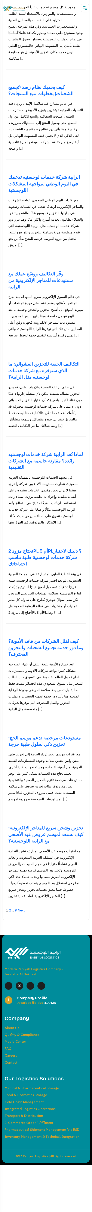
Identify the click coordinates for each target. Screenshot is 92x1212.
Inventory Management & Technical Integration (42, 1136)
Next (21, 910)
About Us (12, 1028)
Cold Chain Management (24, 1102)
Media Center (15, 1041)
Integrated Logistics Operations (30, 1109)
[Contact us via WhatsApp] (1, 1168)
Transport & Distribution (24, 1115)
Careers (11, 1055)
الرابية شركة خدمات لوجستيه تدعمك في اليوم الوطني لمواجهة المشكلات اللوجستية (44, 183)
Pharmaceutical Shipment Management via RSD (42, 1129)
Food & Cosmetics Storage (26, 1095)
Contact (11, 1062)
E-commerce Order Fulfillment (29, 1123)
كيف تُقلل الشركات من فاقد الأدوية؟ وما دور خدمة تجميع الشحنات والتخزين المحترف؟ (45, 647)
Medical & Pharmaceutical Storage (32, 1088)
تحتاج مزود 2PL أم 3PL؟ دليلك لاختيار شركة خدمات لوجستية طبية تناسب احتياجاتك (45, 557)
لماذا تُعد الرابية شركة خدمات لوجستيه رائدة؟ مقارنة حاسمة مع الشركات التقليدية (45, 461)
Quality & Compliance (22, 1034)
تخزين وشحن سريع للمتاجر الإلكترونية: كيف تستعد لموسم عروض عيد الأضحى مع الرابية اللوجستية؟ (45, 834)
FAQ (8, 1048)
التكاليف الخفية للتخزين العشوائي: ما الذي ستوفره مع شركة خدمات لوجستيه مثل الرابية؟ (44, 370)
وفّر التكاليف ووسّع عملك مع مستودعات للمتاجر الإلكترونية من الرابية (41, 280)
